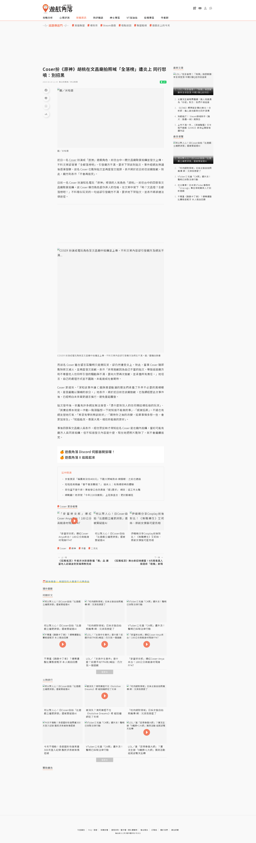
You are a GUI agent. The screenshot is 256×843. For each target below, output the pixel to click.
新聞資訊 (81, 17)
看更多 (104, 672)
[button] (210, 8)
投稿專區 (149, 17)
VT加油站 (132, 17)
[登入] (205, 8)
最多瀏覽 (178, 136)
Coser (63, 548)
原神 (73, 548)
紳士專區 (115, 17)
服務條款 (115, 830)
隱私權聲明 (132, 830)
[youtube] (200, 8)
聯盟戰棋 (142, 25)
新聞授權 (104, 830)
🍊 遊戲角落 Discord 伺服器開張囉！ (87, 451)
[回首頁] (58, 8)
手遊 (83, 548)
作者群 (165, 17)
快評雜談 (98, 17)
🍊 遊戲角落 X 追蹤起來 (77, 457)
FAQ (90, 830)
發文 (88, 369)
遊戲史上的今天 (161, 25)
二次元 (94, 548)
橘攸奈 (94, 25)
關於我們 (164, 830)
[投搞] (194, 8)
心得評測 (64, 17)
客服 (95, 830)
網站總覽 (175, 830)
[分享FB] (46, 90)
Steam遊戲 (109, 25)
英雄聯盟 (80, 25)
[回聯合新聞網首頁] (46, 8)
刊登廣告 (81, 830)
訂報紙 (154, 830)
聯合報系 (144, 830)
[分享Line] (46, 98)
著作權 (123, 830)
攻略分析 (48, 17)
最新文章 (178, 67)
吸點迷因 (126, 25)
